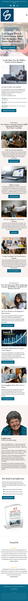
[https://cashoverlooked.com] (7, 15)
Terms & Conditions (14, 589)
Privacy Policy (14, 588)
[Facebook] (10, 5)
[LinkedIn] (14, 5)
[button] (26, 15)
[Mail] (17, 5)
